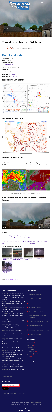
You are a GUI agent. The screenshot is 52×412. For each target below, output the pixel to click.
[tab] (3, 152)
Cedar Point (30, 342)
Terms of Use (17, 393)
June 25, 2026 (5, 318)
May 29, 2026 (5, 369)
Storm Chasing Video (32, 353)
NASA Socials (30, 345)
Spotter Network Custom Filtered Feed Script (38, 316)
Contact (8, 395)
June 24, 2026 (5, 324)
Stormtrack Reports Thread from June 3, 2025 (15, 236)
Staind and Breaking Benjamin (37, 311)
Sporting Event (30, 349)
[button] (26, 98)
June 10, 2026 (5, 359)
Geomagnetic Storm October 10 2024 (39, 330)
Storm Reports (13, 76)
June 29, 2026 (5, 307)
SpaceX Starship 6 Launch (36, 325)
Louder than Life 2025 (35, 298)
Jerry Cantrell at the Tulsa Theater (38, 321)
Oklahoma (12, 279)
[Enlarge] (48, 172)
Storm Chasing (7, 47)
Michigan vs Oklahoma (35, 307)
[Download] (46, 228)
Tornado (16, 279)
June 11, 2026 (5, 354)
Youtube (11, 393)
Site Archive (30, 361)
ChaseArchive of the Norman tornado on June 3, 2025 (17, 237)
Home (3, 48)
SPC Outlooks (12, 74)
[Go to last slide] (2, 98)
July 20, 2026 (5, 293)
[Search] (39, 2)
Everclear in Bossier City (35, 294)
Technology (29, 355)
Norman (7, 279)
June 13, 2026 (5, 350)
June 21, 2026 (5, 330)
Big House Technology (35, 402)
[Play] (6, 228)
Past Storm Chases (7, 376)
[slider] (17, 227)
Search (5, 388)
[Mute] (35, 228)
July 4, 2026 (4, 301)
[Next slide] (49, 98)
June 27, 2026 (5, 313)
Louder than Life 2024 (35, 334)
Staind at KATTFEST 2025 (36, 303)
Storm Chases (10, 48)
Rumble (6, 393)
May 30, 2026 (5, 365)
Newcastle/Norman (9, 64)
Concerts (29, 344)
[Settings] (44, 228)
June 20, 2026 (5, 338)
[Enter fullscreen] (48, 228)
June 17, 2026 (5, 346)
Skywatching (30, 347)
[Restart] (4, 228)
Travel (28, 356)
